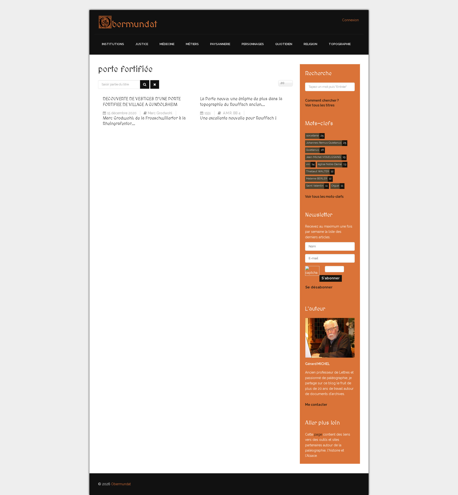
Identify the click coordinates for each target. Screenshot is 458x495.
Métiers (192, 44)
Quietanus (312, 149)
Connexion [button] (350, 20)
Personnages (253, 44)
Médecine (167, 44)
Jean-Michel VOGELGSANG (323, 157)
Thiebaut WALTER (317, 171)
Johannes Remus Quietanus (323, 142)
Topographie (340, 44)
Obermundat (121, 484)
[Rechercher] (144, 84)
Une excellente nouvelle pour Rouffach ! (238, 118)
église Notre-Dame (330, 164)
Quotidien (283, 44)
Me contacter (316, 404)
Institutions (113, 44)
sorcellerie (312, 135)
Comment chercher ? (322, 100)
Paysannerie (220, 44)
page (318, 434)
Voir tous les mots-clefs (324, 196)
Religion (310, 44)
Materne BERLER (316, 178)
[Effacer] (154, 84)
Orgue (335, 185)
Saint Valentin (314, 185)
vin (308, 164)
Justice (141, 44)
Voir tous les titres (319, 105)
